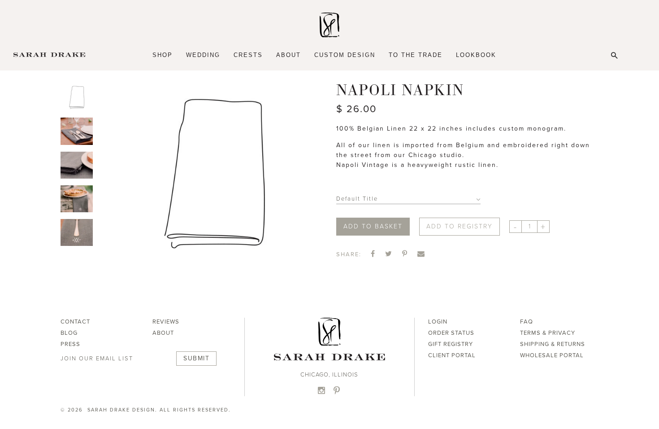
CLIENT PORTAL (452, 355)
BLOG (69, 333)
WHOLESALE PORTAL (552, 355)
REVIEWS (165, 321)
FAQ (526, 321)
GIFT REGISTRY (450, 344)
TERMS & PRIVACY (547, 333)
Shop (162, 55)
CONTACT (75, 321)
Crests (248, 55)
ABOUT (163, 333)
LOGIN (437, 321)
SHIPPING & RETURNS (552, 344)
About (288, 55)
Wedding (203, 55)
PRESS (70, 344)
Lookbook (476, 55)
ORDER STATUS (451, 333)
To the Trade (415, 55)
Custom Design (344, 55)
